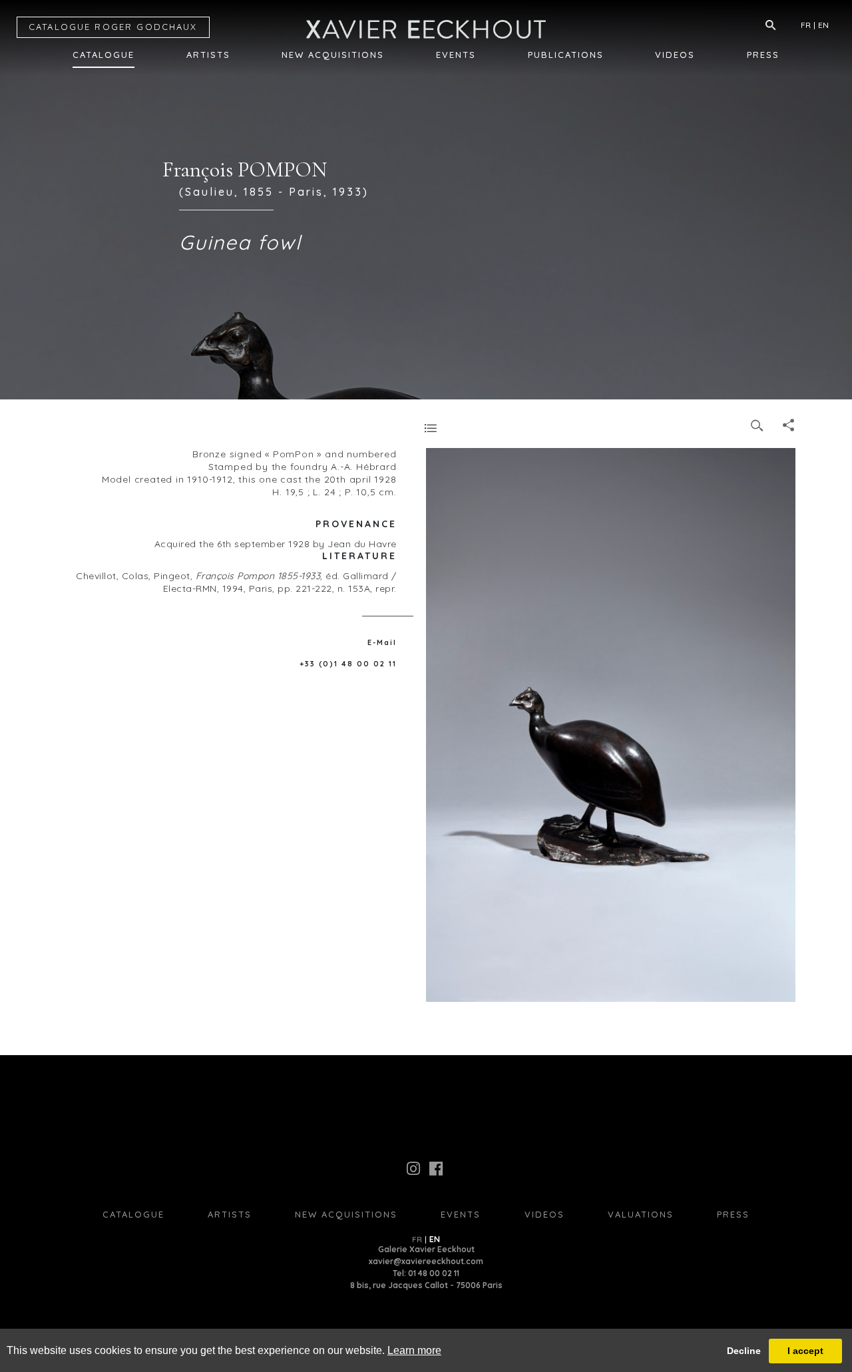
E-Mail (382, 642)
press (733, 1214)
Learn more (414, 1350)
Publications (566, 54)
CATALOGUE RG (113, 26)
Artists (208, 54)
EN (823, 25)
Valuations (641, 1214)
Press (763, 54)
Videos (675, 54)
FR (806, 25)
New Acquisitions (333, 54)
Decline (744, 1350)
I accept (805, 1350)
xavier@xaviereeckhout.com (426, 1261)
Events (456, 54)
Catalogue (103, 54)
